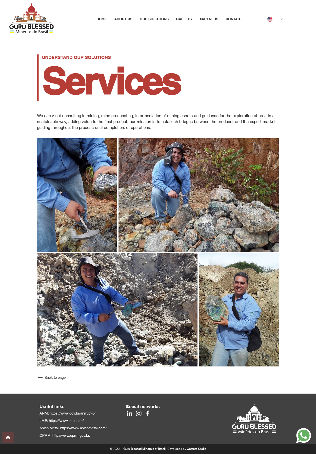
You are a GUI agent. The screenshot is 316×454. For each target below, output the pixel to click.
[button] (154, 19)
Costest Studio (196, 449)
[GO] (8, 437)
